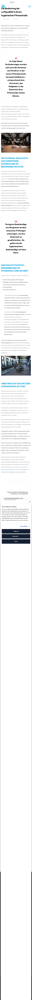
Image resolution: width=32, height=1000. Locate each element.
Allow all (16, 531)
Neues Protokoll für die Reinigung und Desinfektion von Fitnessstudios (17, 493)
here (24, 128)
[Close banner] (29, 501)
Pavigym (16, 19)
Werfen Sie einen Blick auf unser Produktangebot (14, 469)
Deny (16, 541)
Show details (23, 526)
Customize (15, 536)
